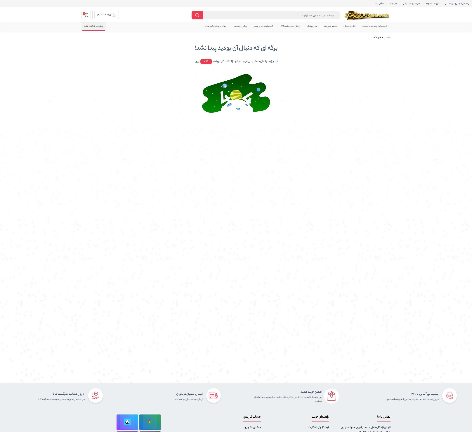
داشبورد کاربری (252, 427)
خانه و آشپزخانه (330, 26)
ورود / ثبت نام (104, 15)
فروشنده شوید (432, 4)
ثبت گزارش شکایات (318, 427)
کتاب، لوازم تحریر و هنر (263, 26)
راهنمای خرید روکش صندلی (457, 4)
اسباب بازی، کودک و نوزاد (216, 26)
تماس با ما (379, 4)
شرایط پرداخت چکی (411, 4)
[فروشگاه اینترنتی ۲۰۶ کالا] (367, 16)
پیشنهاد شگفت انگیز (93, 26)
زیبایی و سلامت (240, 26)
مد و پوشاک (312, 26)
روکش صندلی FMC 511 (290, 26)
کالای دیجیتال (349, 26)
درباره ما (393, 4)
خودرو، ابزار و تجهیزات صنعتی (374, 26)
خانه (389, 38)
